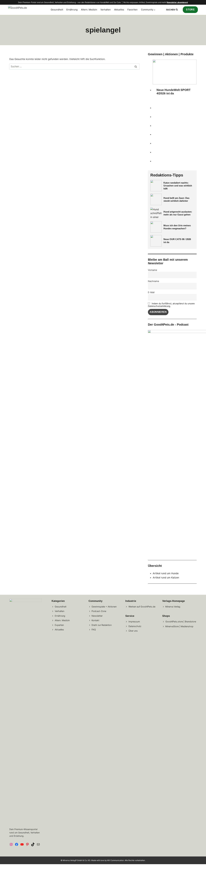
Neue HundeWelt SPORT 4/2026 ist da (174, 91)
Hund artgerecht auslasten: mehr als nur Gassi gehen (177, 213)
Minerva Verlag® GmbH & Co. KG (76, 860)
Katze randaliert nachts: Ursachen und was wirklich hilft (177, 185)
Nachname (153, 281)
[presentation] (175, 72)
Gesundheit (57, 9)
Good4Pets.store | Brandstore (180, 621)
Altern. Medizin (89, 9)
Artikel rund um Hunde (166, 573)
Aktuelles (119, 9)
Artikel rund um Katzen (166, 577)
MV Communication (115, 860)
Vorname (152, 270)
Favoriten (132, 9)
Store (190, 9)
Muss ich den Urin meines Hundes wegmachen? (177, 227)
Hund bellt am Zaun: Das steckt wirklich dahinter (176, 199)
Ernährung (72, 9)
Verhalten (105, 9)
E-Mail (151, 292)
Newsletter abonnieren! (177, 2)
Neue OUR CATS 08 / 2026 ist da (177, 240)
